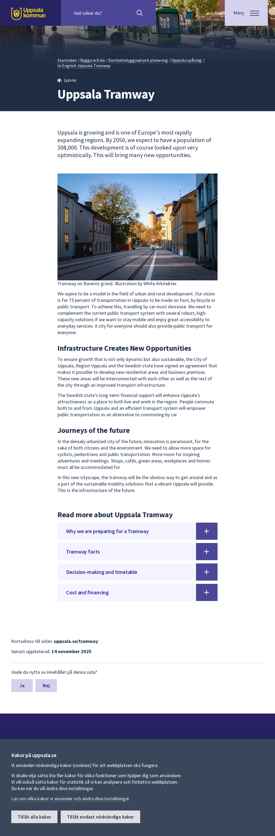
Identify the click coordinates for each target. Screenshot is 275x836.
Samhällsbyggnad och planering (138, 60)
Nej (46, 685)
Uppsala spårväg (186, 60)
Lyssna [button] (70, 80)
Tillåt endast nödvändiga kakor (100, 817)
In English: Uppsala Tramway (83, 65)
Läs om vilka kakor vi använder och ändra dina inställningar (70, 798)
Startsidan (67, 60)
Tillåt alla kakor (34, 817)
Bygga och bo (92, 60)
